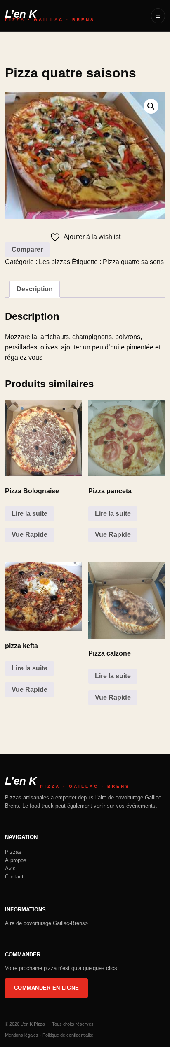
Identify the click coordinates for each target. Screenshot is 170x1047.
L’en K (50, 15)
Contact (14, 877)
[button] (151, 106)
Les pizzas (54, 261)
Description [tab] (35, 289)
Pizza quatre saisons (133, 261)
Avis (10, 868)
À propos (15, 860)
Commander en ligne (46, 988)
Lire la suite (29, 513)
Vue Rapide (29, 534)
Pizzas (13, 852)
